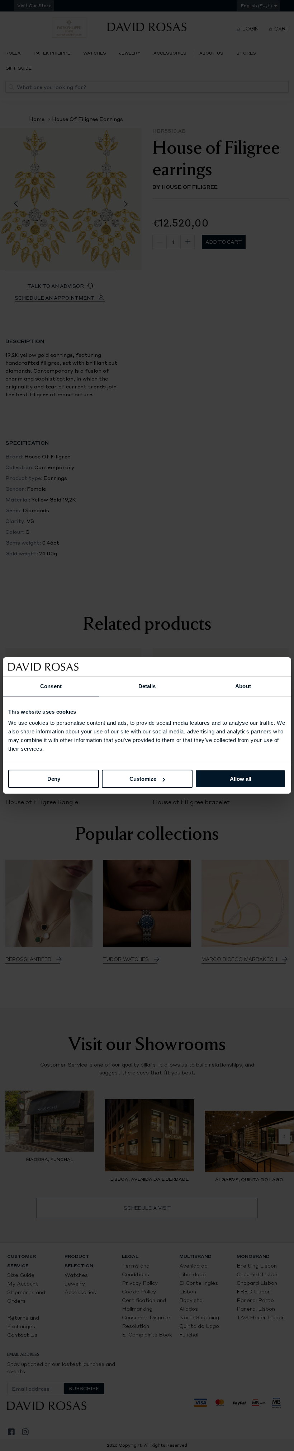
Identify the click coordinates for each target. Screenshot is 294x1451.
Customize (142, 779)
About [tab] (243, 686)
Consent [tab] (51, 686)
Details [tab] (147, 686)
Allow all (240, 779)
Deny (53, 779)
